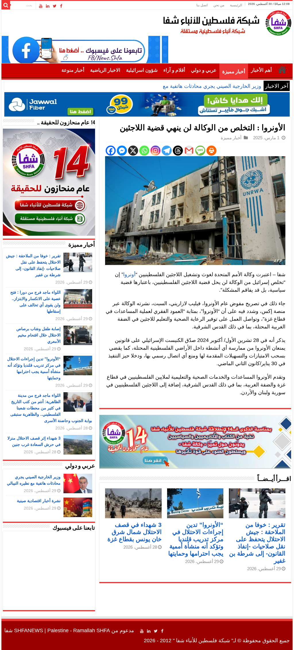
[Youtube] (40, 6)
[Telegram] (167, 151)
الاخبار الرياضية (105, 70)
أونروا (129, 274)
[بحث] (5, 5)
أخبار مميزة (233, 71)
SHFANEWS (28, 630)
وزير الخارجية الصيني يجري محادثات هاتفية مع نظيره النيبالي (197, 86)
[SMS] (200, 151)
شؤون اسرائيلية (142, 70)
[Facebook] (61, 6)
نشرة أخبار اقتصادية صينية (39, 500)
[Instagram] (155, 151)
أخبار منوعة (72, 70)
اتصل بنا (202, 5)
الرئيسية (236, 5)
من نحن (218, 5)
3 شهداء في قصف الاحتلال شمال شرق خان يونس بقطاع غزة (134, 531)
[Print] (211, 151)
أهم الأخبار (261, 70)
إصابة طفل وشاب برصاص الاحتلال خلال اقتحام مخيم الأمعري (38, 335)
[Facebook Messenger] (122, 151)
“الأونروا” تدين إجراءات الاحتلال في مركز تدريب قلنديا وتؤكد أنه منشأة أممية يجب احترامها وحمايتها (195, 539)
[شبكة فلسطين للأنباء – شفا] (225, 22)
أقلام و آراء (174, 70)
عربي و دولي (203, 70)
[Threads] (178, 151)
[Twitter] (54, 6)
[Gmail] (189, 151)
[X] (133, 151)
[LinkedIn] (47, 6)
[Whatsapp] (144, 151)
